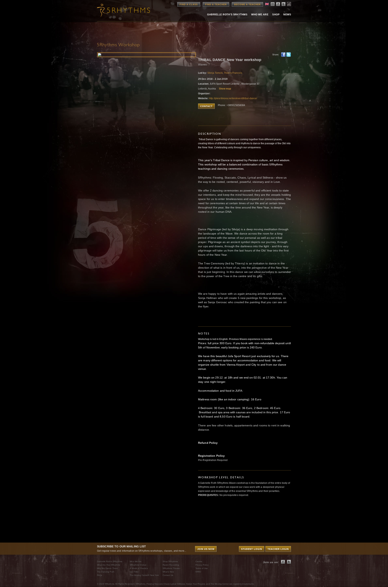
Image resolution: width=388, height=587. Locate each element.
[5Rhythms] (119, 10)
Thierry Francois (233, 73)
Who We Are (259, 14)
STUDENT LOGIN (251, 549)
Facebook (283, 54)
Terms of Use (201, 568)
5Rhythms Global (138, 565)
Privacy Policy (202, 565)
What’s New (168, 572)
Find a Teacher (216, 4)
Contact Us (168, 575)
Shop (275, 14)
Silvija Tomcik (215, 73)
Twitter (288, 54)
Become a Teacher (247, 4)
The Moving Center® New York (144, 575)
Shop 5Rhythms (170, 561)
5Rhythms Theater (171, 568)
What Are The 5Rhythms (108, 565)
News (287, 14)
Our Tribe (134, 572)
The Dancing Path (105, 572)
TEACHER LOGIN (278, 549)
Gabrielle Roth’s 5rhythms (227, 14)
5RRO (198, 572)
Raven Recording (171, 565)
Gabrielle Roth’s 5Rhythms (109, 561)
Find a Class (189, 4)
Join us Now (205, 549)
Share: (275, 54)
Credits (198, 561)
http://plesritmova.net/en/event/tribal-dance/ (233, 98)
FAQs (99, 575)
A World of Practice (139, 568)
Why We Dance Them (107, 568)
